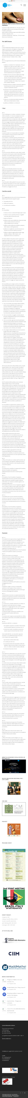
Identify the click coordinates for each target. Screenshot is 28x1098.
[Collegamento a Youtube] (25, 1093)
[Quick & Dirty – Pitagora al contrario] (4, 1003)
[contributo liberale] (7, 1084)
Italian (13, 0)
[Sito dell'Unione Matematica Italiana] (11, 5)
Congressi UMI (5, 917)
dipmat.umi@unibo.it (6, 1038)
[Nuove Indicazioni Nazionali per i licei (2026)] (14, 788)
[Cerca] (20, 5)
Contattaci (4, 1051)
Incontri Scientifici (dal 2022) (9, 921)
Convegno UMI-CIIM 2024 (8, 925)
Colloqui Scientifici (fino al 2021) (10, 919)
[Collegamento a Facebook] (23, 1093)
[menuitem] (20, 5)
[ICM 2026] (14, 815)
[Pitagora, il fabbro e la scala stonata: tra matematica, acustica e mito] (4, 982)
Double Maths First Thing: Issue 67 (16, 987)
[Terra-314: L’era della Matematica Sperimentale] (4, 1011)
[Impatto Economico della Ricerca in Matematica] (14, 772)
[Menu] (24, 5)
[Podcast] (14, 830)
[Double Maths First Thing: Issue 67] (4, 990)
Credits (3, 1055)
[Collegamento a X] (20, 1093)
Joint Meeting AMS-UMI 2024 (9, 923)
